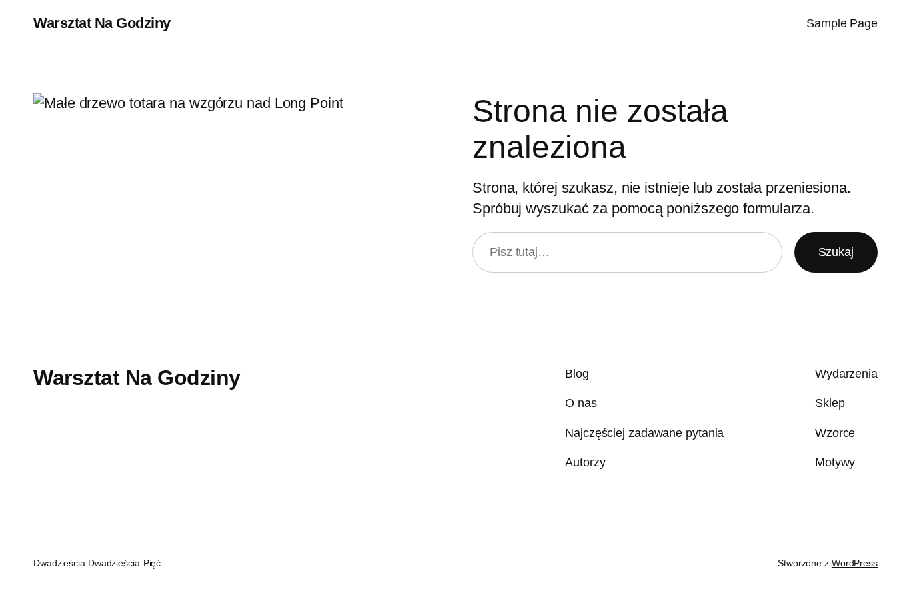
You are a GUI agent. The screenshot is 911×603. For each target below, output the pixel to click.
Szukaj (836, 252)
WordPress (855, 563)
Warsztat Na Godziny (102, 23)
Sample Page (842, 23)
